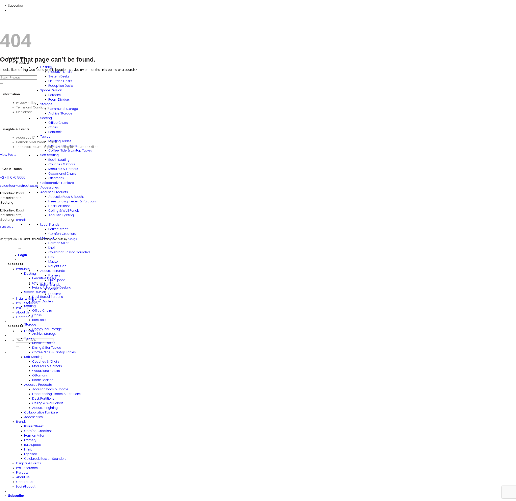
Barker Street (58, 229)
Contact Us (24, 317)
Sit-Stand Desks (60, 81)
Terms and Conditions (32, 107)
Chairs (53, 127)
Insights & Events (28, 463)
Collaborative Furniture (57, 183)
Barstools (55, 132)
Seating (46, 118)
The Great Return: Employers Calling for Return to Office (57, 147)
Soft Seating (49, 155)
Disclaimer (24, 112)
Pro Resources (27, 303)
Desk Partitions (59, 206)
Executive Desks (44, 278)
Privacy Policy (26, 103)
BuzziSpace (56, 280)
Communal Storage (63, 109)
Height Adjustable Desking (51, 287)
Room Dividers (59, 99)
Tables (45, 136)
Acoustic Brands (52, 271)
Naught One (57, 266)
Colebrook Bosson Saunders (69, 252)
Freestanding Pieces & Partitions (72, 201)
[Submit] (17, 345)
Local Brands (49, 224)
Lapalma (54, 294)
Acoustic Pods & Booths (66, 197)
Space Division (51, 90)
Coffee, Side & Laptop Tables (70, 150)
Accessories (49, 187)
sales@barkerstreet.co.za (19, 185)
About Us (23, 312)
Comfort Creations (62, 234)
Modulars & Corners (63, 169)
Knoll (51, 247)
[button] (16, 326)
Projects (22, 308)
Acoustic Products (54, 192)
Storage (46, 104)
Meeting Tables (59, 141)
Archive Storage (60, 113)
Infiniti (28, 449)
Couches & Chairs (62, 164)
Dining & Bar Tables (46, 347)
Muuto (53, 261)
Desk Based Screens (47, 297)
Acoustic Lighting (61, 215)
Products (23, 269)
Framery (54, 275)
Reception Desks (61, 86)
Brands (21, 220)
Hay (51, 257)
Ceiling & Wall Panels (63, 210)
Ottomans (56, 178)
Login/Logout (25, 486)
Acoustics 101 (25, 137)
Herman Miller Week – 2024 (36, 142)
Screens (54, 95)
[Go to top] (19, 248)
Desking (46, 67)
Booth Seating (59, 160)
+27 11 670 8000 (12, 177)
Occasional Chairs (62, 173)
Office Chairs (58, 123)
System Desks (58, 76)
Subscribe (6, 226)
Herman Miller (58, 243)
